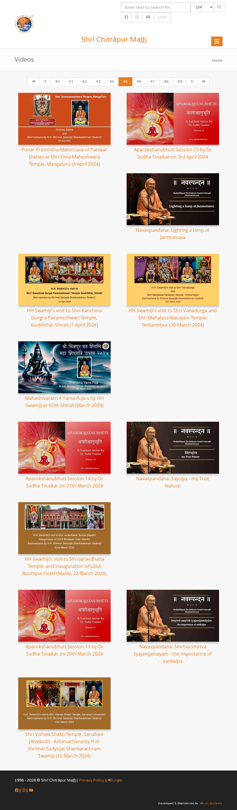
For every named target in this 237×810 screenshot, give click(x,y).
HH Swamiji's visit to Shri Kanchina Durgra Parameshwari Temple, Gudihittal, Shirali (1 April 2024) (64, 317)
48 (166, 81)
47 (152, 81)
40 (57, 81)
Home (217, 60)
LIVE (162, 17)
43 (98, 81)
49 (179, 81)
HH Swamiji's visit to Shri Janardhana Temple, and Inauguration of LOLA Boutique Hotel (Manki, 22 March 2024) (64, 566)
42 (84, 81)
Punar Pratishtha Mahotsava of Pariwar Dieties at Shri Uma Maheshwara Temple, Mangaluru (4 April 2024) (64, 156)
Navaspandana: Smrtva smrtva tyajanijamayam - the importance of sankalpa (173, 653)
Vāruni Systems (210, 803)
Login (117, 780)
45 (125, 81)
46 (139, 81)
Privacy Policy (91, 780)
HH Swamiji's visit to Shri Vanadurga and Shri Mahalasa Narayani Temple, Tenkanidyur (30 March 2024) (173, 317)
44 (112, 81)
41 (71, 81)
